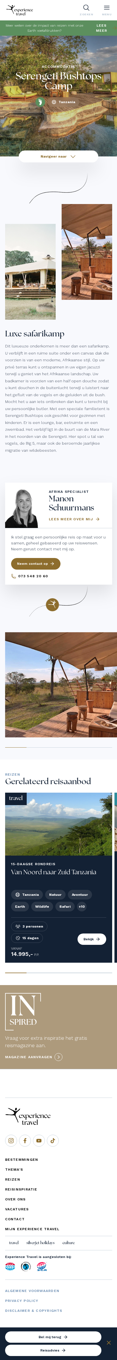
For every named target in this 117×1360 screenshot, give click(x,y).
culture (68, 1243)
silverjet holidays (40, 1243)
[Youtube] (39, 1141)
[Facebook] (25, 1141)
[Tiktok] (53, 1141)
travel (13, 1243)
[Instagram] (11, 1141)
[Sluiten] (108, 1343)
